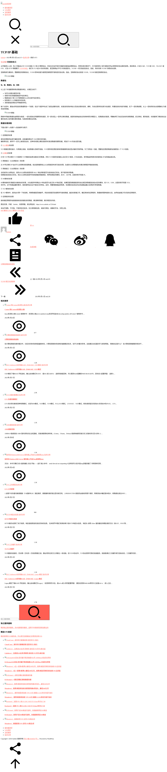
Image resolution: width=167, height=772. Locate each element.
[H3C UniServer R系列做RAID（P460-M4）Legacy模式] (24, 574)
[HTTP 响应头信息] (12, 514)
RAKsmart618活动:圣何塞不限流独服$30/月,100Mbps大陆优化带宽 (27, 662)
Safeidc (3, 57)
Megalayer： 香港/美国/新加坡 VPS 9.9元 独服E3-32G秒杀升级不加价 (28, 697)
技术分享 (8, 15)
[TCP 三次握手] (10, 544)
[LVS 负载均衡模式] (12, 395)
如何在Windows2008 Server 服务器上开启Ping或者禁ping (24, 459)
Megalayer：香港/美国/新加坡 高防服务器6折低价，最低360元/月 (27, 688)
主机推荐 (8, 12)
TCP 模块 (6, 145)
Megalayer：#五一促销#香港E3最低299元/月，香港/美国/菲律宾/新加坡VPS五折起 (32, 671)
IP (6, 62)
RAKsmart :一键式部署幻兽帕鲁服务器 (18, 679)
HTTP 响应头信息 (11, 519)
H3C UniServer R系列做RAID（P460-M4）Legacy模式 (23, 579)
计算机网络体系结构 (12, 339)
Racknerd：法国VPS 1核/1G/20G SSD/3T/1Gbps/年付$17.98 (25, 706)
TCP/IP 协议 (23, 68)
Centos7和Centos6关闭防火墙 (15, 309)
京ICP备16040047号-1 (31, 739)
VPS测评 (8, 10)
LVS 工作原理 (9, 489)
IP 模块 (5, 153)
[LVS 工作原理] (10, 485)
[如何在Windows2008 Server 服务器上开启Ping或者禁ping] (24, 455)
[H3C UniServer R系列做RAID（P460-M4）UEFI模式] (23, 365)
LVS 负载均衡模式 (11, 399)
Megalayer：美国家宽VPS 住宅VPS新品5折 (19, 723)
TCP (3, 62)
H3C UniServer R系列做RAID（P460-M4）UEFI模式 (23, 369)
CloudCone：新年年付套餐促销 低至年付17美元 (21, 644)
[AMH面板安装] (10, 425)
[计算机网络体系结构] (12, 335)
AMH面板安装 (10, 429)
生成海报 (33, 247)
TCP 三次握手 (9, 549)
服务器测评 (8, 8)
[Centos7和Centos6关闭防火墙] (15, 305)
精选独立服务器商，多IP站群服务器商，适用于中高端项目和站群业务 (25, 627)
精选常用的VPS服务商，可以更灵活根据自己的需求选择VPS (21, 636)
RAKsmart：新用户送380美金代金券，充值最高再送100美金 (25, 715)
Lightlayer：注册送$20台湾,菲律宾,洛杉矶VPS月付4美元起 (25, 653)
